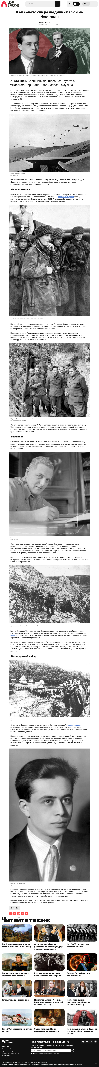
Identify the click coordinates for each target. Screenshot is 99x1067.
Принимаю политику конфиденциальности (46, 1053)
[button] (53, 3)
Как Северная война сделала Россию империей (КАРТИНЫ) (16, 945)
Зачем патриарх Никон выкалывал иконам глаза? (47, 1030)
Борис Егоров (44, 22)
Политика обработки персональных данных (10, 1050)
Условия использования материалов (10, 1054)
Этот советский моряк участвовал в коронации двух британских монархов (48, 946)
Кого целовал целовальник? (15, 1000)
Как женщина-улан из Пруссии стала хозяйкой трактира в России (82, 1031)
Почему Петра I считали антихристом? (78, 974)
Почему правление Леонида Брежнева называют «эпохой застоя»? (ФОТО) (48, 1002)
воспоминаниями (75, 725)
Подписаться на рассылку (50, 1041)
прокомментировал (66, 197)
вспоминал (14, 635)
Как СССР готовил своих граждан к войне (78, 945)
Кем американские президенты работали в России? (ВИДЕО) (78, 1002)
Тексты (57, 24)
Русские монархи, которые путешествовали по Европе (47, 974)
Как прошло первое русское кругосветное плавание (15, 974)
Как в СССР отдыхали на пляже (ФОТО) (17, 1030)
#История (14, 908)
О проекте (5, 1047)
